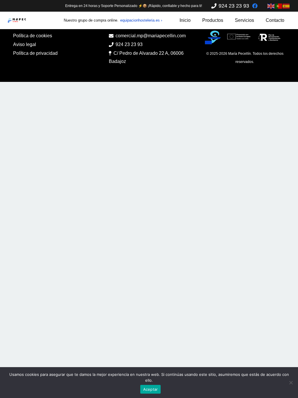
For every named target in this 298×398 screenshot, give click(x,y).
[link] (255, 6)
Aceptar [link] (150, 389)
